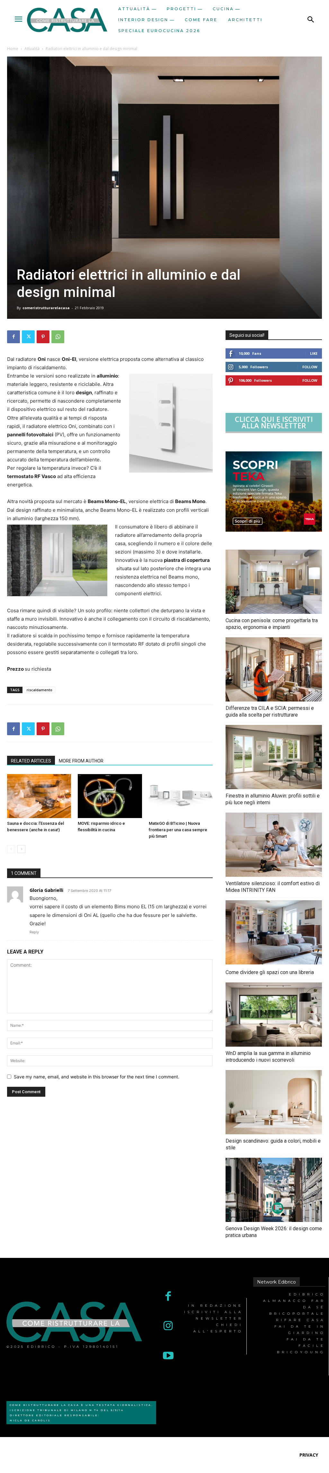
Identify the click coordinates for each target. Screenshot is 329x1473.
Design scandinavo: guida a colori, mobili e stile (273, 1144)
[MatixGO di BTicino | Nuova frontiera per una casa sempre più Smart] (181, 796)
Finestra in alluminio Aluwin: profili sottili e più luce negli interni (273, 799)
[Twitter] (28, 336)
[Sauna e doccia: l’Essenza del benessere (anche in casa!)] (39, 796)
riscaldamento (39, 689)
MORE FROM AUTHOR (81, 760)
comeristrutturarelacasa (46, 307)
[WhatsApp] (57, 336)
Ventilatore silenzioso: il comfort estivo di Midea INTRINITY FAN (273, 886)
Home (12, 48)
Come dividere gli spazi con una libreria (270, 972)
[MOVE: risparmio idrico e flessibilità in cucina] (110, 796)
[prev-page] (11, 849)
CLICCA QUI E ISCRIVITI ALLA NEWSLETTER (274, 422)
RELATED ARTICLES (31, 760)
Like (313, 353)
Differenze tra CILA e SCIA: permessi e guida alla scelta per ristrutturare (270, 711)
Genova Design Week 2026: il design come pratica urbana (274, 1231)
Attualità (32, 48)
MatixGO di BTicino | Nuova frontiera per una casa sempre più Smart (178, 830)
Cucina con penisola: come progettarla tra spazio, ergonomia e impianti (272, 623)
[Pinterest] (43, 336)
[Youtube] (168, 1356)
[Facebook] (13, 336)
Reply (34, 932)
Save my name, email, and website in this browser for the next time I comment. (96, 1076)
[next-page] (21, 849)
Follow (309, 366)
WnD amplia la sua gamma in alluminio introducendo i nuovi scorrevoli (268, 1056)
